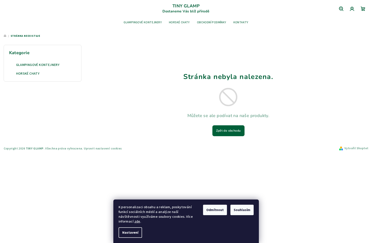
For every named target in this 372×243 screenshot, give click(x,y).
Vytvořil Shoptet (356, 148)
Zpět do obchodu (228, 131)
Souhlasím (242, 210)
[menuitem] (142, 22)
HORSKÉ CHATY (28, 73)
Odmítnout (215, 210)
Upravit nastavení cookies (103, 148)
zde (137, 221)
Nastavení (130, 232)
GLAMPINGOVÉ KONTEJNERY (38, 64)
